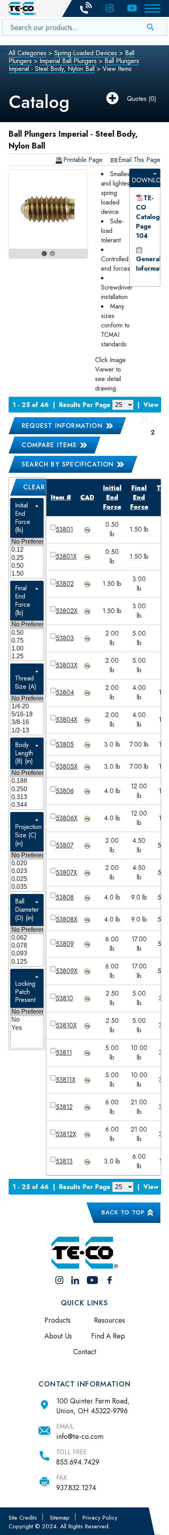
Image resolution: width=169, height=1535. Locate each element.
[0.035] (27, 887)
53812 (64, 1106)
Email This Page (139, 160)
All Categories (27, 53)
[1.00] (27, 649)
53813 (64, 1161)
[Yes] (27, 1028)
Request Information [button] (62, 425)
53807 (64, 845)
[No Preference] (27, 542)
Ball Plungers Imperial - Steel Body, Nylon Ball (74, 64)
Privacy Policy (100, 1517)
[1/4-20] (27, 707)
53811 (64, 1052)
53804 (65, 692)
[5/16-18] (27, 715)
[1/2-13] (27, 731)
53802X (66, 610)
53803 (65, 638)
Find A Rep (108, 1336)
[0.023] (27, 871)
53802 (65, 583)
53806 (65, 790)
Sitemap (60, 1517)
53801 (64, 529)
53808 (65, 897)
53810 (64, 998)
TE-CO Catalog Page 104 (148, 216)
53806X (66, 818)
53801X (66, 556)
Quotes (137, 98)
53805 (65, 744)
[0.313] (27, 797)
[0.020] (27, 864)
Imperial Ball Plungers (68, 60)
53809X (66, 971)
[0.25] (27, 558)
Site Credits (23, 1517)
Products (57, 1320)
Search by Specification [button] (68, 464)
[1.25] (27, 657)
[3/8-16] (27, 723)
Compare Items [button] (49, 445)
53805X (66, 766)
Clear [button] (34, 487)
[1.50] (27, 574)
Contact (84, 1352)
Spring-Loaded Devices (85, 53)
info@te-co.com (79, 1436)
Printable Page (83, 160)
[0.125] (27, 962)
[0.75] (27, 641)
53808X (66, 919)
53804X (66, 719)
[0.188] (27, 781)
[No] (27, 1020)
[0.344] (27, 805)
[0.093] (27, 954)
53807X (66, 872)
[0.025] (27, 879)
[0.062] (27, 938)
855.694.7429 (77, 1462)
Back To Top (123, 1212)
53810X (66, 1025)
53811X (65, 1079)
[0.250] (27, 790)
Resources (109, 1320)
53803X (66, 665)
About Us (58, 1336)
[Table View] (154, 419)
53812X (66, 1134)
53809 (65, 943)
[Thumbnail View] (145, 419)
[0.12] (27, 550)
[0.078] (27, 946)
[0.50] (27, 566)
